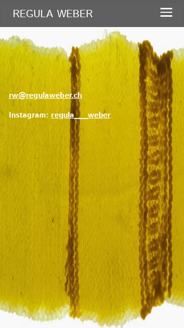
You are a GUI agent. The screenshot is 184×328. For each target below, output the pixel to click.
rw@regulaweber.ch (45, 95)
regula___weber (80, 115)
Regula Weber (53, 14)
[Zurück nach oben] (164, 307)
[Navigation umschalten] (166, 9)
